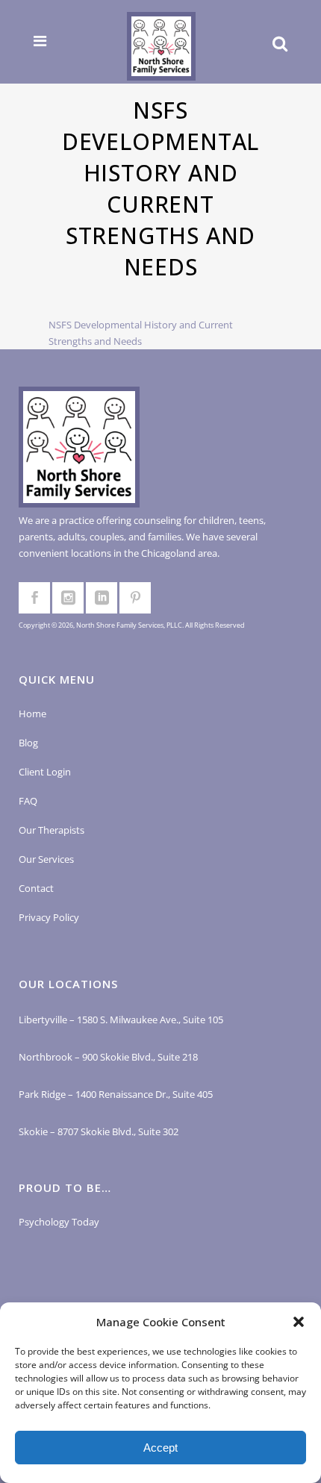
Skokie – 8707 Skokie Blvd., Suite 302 (98, 1131)
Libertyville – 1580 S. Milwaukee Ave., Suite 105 (121, 1019)
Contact (36, 888)
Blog (28, 742)
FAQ (28, 801)
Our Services (46, 859)
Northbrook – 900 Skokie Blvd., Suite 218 (108, 1057)
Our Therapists (51, 830)
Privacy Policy (49, 917)
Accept (160, 1447)
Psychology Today (59, 1221)
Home (32, 713)
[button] (298, 1321)
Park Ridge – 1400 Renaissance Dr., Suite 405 (116, 1094)
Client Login (45, 771)
